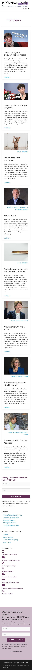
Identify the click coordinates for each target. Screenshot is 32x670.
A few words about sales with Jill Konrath (15, 383)
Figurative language (9, 520)
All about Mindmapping (10, 540)
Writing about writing (9, 523)
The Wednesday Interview (11, 525)
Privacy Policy (6, 667)
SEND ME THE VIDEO (16, 640)
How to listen (10, 215)
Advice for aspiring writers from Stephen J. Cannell (15, 270)
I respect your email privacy (16, 651)
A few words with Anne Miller (14, 328)
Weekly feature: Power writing (12, 515)
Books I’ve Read (8, 537)
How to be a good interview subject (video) (15, 53)
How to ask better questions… (12, 158)
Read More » (7, 77)
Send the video (16, 496)
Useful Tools (7, 542)
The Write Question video (11, 517)
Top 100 (5, 534)
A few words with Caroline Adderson (15, 441)
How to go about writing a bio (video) (15, 106)
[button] (25, 9)
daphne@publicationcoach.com (21, 665)
